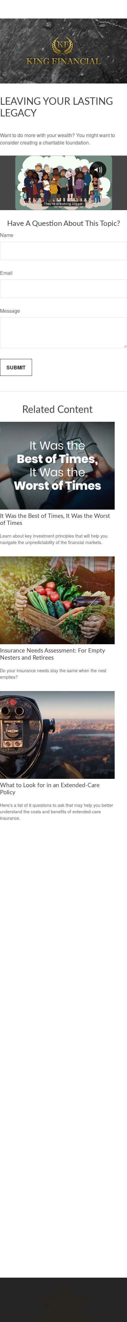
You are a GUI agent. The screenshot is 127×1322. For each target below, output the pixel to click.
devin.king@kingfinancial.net (63, 1318)
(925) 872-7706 (71, 1298)
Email (6, 272)
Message (10, 310)
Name (6, 234)
